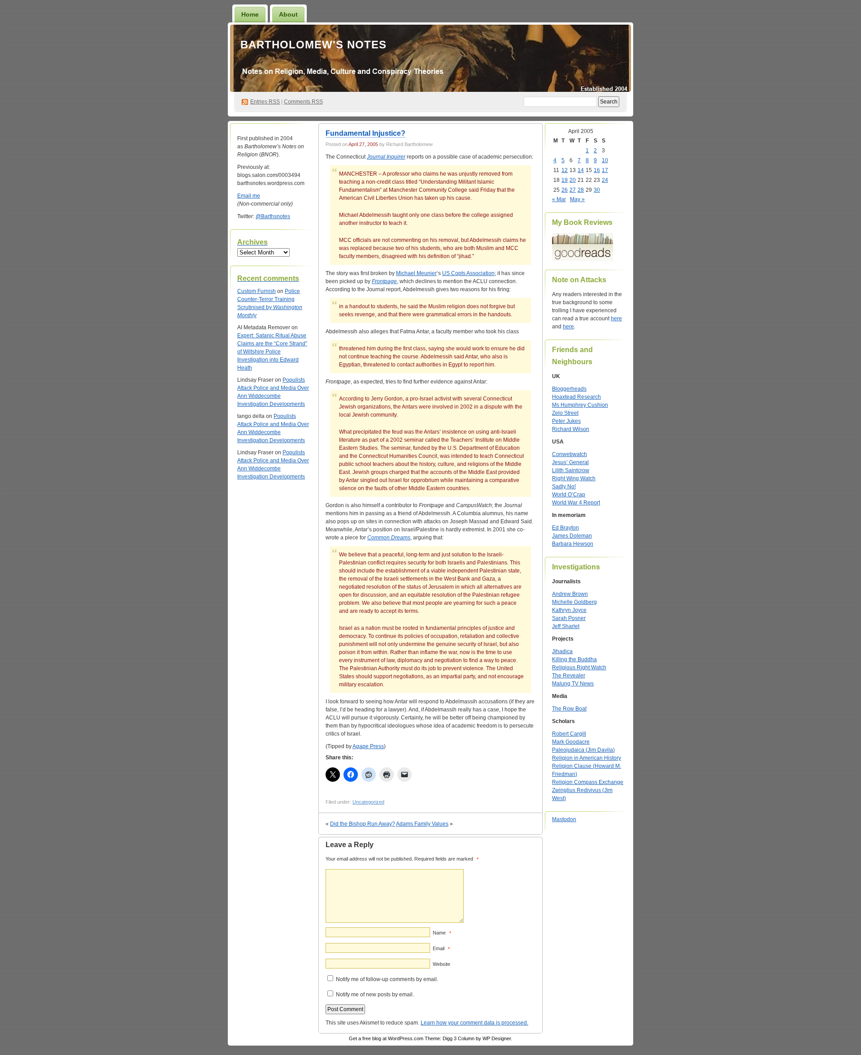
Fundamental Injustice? (365, 133)
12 (564, 170)
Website (441, 964)
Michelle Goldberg (574, 602)
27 (573, 190)
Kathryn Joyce (569, 610)
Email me (248, 196)
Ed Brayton (565, 528)
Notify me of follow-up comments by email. (387, 979)
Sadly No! (564, 486)
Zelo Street (565, 413)
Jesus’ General (570, 462)
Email (441, 948)
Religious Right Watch (579, 667)
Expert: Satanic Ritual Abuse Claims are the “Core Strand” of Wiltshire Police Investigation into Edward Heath (272, 351)
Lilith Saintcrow (570, 470)
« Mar (559, 199)
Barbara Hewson (572, 544)
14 (581, 170)
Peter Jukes (566, 421)
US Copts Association (468, 273)
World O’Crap (568, 494)
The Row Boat (569, 709)
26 (564, 190)
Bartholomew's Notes (313, 45)
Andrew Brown (570, 594)
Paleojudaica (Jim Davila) (583, 750)
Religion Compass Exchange (587, 782)
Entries (265, 102)
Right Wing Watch (574, 478)
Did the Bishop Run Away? (362, 824)
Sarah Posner (569, 618)
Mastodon (564, 819)
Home (250, 14)
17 (605, 170)
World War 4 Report (576, 503)
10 (605, 160)
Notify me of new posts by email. (375, 994)
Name (442, 932)
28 (581, 190)
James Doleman (572, 536)
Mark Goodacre (571, 742)
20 (573, 180)
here (616, 318)
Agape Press (368, 746)
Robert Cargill (569, 734)
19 (564, 180)
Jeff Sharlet (565, 626)
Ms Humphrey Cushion (580, 405)
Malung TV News (573, 683)
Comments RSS (303, 102)
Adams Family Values (422, 824)
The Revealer (568, 675)
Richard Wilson (570, 429)
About (288, 14)
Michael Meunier (416, 273)
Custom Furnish (256, 291)
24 (605, 180)
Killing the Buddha (574, 659)
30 (597, 190)
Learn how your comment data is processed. (474, 1023)
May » (577, 199)
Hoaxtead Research (576, 397)
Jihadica (562, 651)
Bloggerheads (569, 389)
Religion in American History (586, 758)
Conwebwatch (569, 454)
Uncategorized (368, 802)
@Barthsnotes (273, 216)
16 (597, 170)
